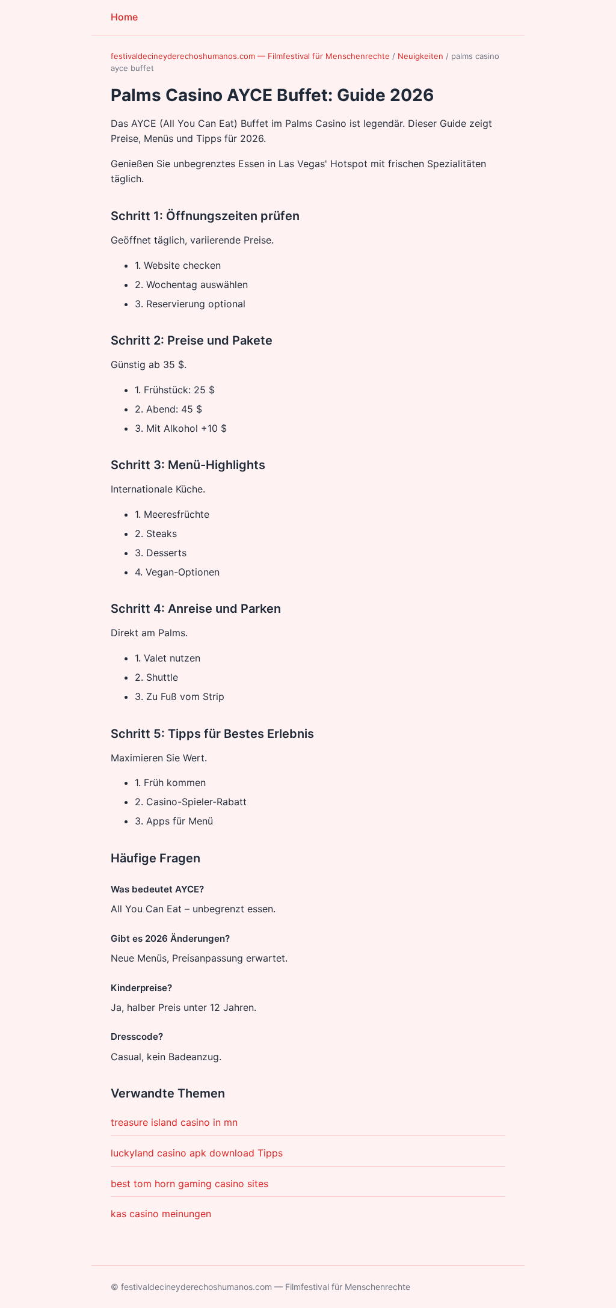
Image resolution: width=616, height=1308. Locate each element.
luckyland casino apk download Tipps (197, 1153)
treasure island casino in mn (174, 1122)
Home (124, 17)
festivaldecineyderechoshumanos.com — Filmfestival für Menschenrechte (250, 56)
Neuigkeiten (420, 56)
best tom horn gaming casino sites (189, 1184)
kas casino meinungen (161, 1214)
